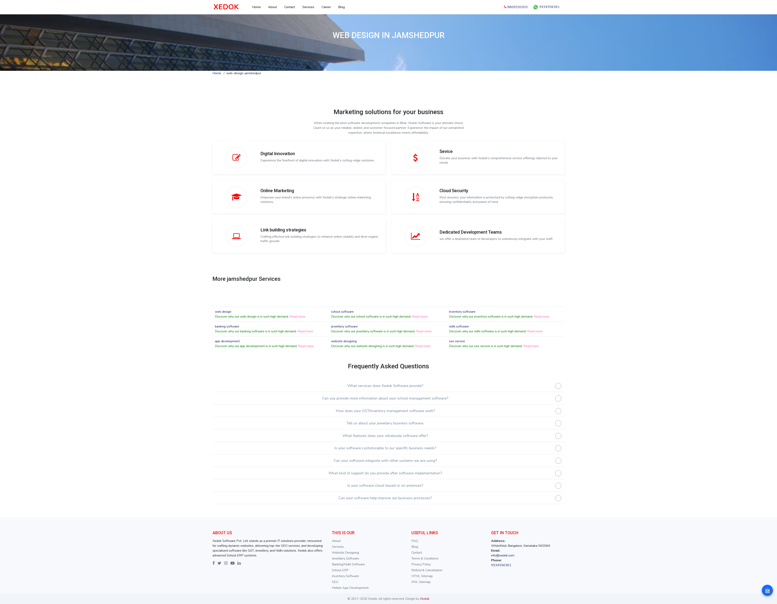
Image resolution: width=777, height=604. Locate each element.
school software (342, 311)
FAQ (414, 541)
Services (308, 7)
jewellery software (344, 326)
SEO (335, 582)
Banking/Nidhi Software (348, 564)
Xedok (424, 599)
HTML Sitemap (422, 576)
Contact (289, 7)
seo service (457, 341)
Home (256, 7)
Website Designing (345, 552)
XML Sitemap (421, 582)
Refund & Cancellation (426, 570)
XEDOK (226, 7)
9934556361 (549, 7)
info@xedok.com (502, 555)
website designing (344, 341)
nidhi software (459, 326)
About (272, 7)
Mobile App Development (350, 588)
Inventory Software (345, 576)
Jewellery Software (345, 558)
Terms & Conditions (424, 558)
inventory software (462, 311)
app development (227, 341)
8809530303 (517, 7)
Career (326, 7)
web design (223, 311)
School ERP (340, 570)
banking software (227, 326)
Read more (297, 316)
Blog (341, 7)
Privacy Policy (421, 564)
